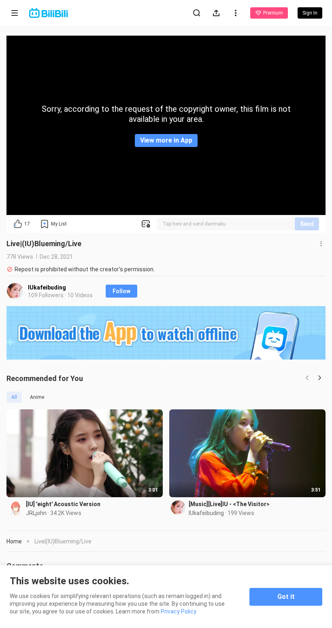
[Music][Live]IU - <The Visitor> (229, 504)
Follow (121, 291)
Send (307, 224)
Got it (286, 596)
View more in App (166, 140)
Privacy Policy (178, 611)
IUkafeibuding (47, 287)
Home (14, 541)
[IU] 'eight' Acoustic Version (63, 504)
